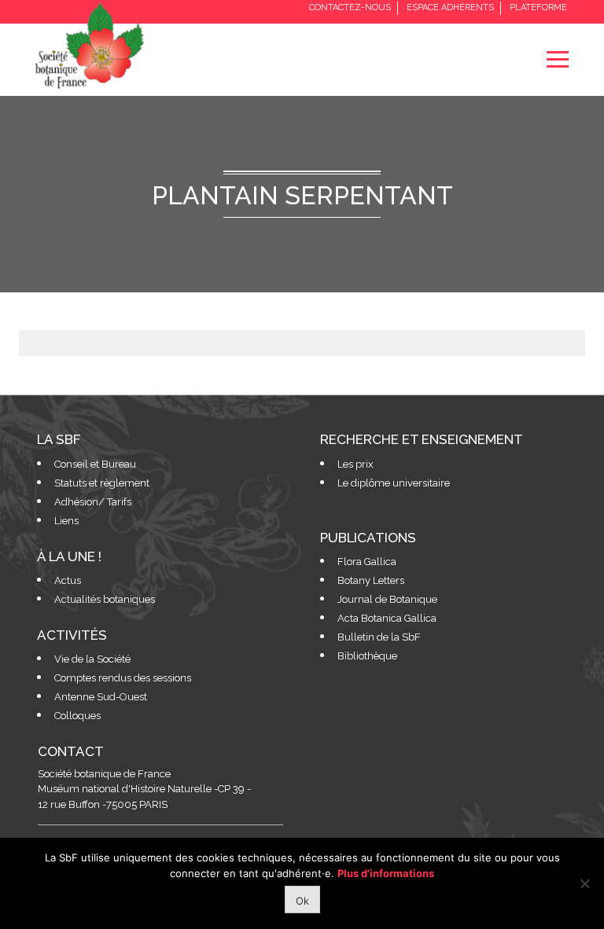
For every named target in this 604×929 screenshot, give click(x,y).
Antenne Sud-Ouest (100, 697)
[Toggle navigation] (557, 59)
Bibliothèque (367, 656)
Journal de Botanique (387, 599)
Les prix (355, 464)
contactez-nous (350, 7)
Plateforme (538, 7)
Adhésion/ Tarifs (92, 502)
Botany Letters (370, 580)
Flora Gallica (366, 561)
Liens (66, 521)
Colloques (77, 716)
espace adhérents (450, 7)
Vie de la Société (92, 659)
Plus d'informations (385, 873)
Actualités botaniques (104, 599)
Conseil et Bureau (95, 464)
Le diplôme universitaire (393, 483)
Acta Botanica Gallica (386, 618)
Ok (302, 900)
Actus (67, 580)
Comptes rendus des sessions (122, 678)
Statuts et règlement (101, 483)
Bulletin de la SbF (379, 637)
